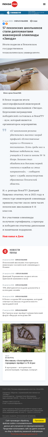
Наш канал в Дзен (13, 236)
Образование (21, 21)
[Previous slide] (6, 337)
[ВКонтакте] (4, 24)
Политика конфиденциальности (24, 434)
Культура (9, 358)
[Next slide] (42, 337)
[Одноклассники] (6, 24)
